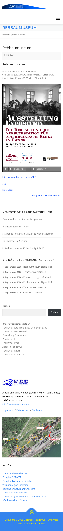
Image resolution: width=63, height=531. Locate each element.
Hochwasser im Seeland (14, 240)
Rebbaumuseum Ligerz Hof (37, 266)
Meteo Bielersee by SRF (14, 473)
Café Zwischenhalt (32, 292)
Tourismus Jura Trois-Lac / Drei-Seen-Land (24, 327)
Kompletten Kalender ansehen (46, 195)
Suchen (6, 306)
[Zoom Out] (28, 169)
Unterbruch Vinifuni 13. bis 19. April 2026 (23, 248)
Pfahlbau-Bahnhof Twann (15, 226)
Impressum (8, 410)
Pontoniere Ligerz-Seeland (37, 277)
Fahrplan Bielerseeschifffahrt (17, 481)
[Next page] (10, 169)
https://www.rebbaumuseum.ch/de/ (19, 177)
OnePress (53, 519)
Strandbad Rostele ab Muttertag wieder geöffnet (27, 233)
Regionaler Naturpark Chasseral (19, 488)
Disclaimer (37, 410)
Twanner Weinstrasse (34, 271)
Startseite (6, 35)
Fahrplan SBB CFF (11, 477)
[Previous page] (5, 169)
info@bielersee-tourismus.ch (17, 404)
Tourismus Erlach (11, 350)
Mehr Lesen (8, 190)
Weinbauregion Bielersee (15, 484)
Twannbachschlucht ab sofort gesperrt (22, 219)
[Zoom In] (33, 169)
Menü (57, 18)
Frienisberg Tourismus (14, 335)
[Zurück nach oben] (31, 512)
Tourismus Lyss (10, 343)
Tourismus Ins (9, 339)
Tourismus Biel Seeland (14, 331)
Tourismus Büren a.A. (13, 354)
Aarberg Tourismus (12, 346)
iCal (4, 184)
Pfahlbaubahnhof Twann (15, 500)
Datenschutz (23, 410)
